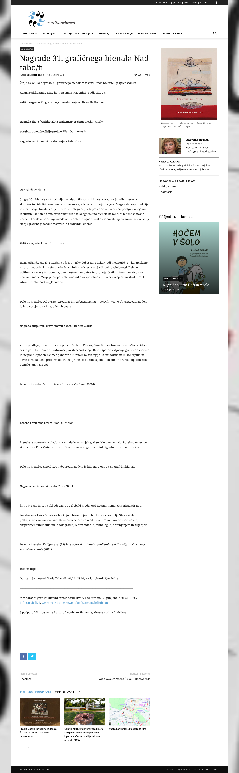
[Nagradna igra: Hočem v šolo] (189, 258)
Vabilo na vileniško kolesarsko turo (127, 729)
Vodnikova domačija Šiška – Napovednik (124, 679)
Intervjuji (48, 33)
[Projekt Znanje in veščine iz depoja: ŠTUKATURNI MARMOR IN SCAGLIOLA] (40, 712)
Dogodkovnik (147, 33)
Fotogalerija (124, 33)
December (26, 679)
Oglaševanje (165, 192)
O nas (170, 769)
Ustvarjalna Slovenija (75, 33)
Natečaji (104, 33)
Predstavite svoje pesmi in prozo (172, 2)
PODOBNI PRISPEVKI (35, 692)
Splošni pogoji (200, 769)
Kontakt (215, 769)
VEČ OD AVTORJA (68, 692)
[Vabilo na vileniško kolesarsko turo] (129, 712)
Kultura (28, 33)
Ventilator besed (35, 74)
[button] (214, 33)
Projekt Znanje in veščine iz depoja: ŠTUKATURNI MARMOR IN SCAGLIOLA (38, 733)
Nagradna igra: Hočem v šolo (186, 284)
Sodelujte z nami (200, 2)
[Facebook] (216, 2)
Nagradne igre (172, 33)
